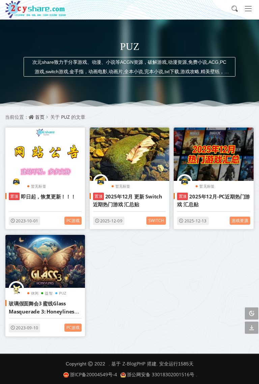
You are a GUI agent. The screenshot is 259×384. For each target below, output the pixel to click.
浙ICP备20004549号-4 (93, 374)
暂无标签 (38, 186)
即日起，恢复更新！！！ (43, 196)
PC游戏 (73, 220)
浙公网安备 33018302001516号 (160, 374)
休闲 (34, 293)
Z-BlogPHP (133, 363)
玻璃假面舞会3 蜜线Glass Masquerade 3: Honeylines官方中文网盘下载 (44, 311)
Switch (156, 220)
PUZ (65, 117)
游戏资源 (240, 220)
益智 (48, 293)
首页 (40, 117)
